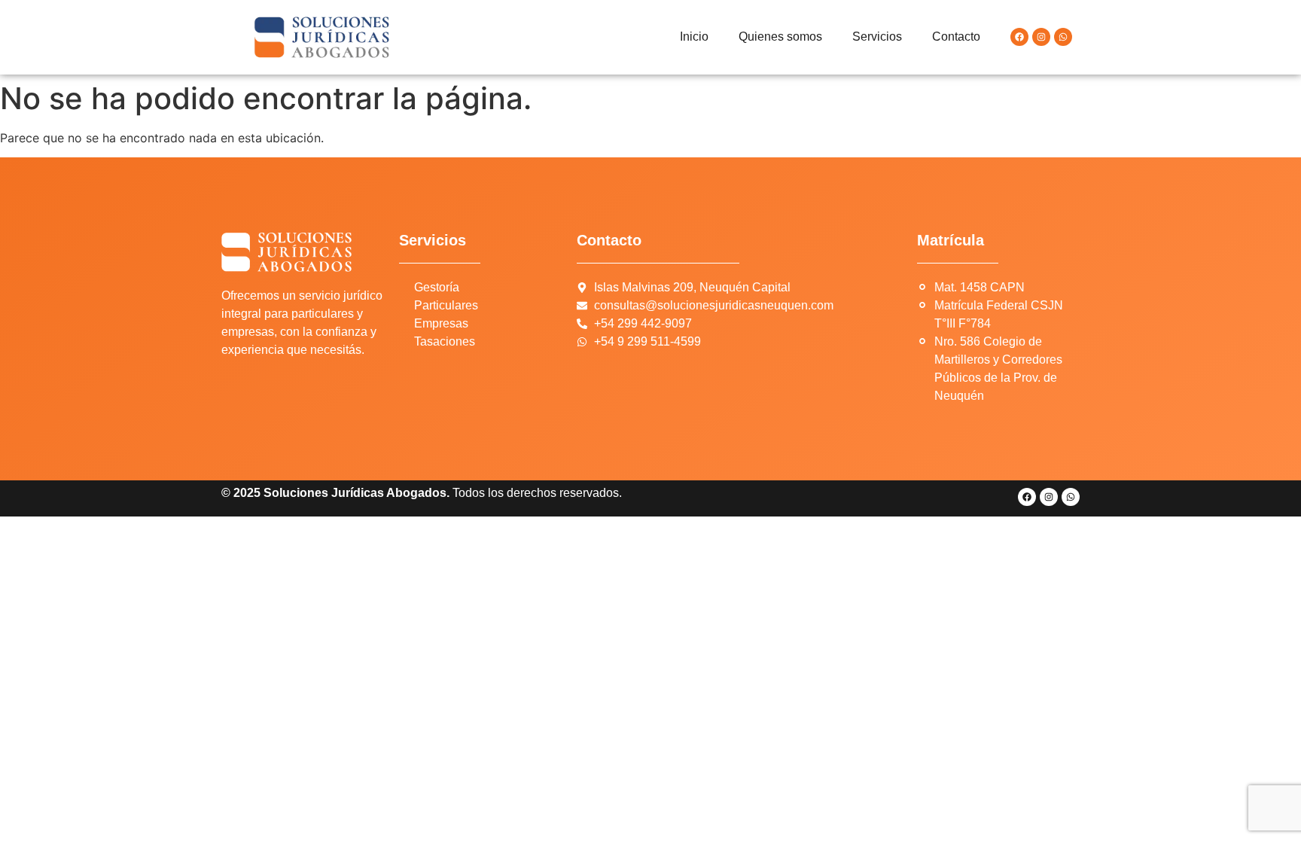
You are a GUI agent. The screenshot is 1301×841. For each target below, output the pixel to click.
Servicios (877, 36)
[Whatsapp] (1063, 37)
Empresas (441, 323)
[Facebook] (1019, 37)
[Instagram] (1041, 37)
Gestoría (436, 287)
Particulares (446, 305)
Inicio (694, 36)
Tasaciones (444, 341)
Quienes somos (780, 36)
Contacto (956, 36)
